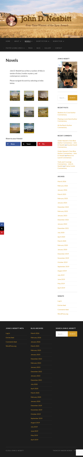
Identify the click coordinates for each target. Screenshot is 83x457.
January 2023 (62, 215)
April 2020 (61, 237)
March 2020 (62, 241)
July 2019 (61, 275)
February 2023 (63, 211)
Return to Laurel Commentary (66, 156)
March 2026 (62, 181)
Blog (38, 48)
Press (30, 48)
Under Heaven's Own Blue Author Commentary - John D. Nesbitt (67, 143)
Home (8, 41)
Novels (28, 41)
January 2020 (62, 249)
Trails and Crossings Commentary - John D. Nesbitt (65, 164)
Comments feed (63, 309)
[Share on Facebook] (2, 224)
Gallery (48, 48)
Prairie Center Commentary (66, 167)
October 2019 (62, 262)
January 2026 (62, 190)
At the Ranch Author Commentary (65, 126)
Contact (58, 48)
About (16, 41)
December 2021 (63, 228)
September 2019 (63, 266)
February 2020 (63, 245)
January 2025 (62, 203)
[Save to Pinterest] (2, 233)
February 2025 (63, 198)
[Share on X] (2, 229)
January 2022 (62, 224)
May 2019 (61, 283)
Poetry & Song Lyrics (14, 48)
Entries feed (62, 305)
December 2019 (63, 254)
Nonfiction (57, 41)
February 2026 (63, 186)
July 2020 (61, 232)
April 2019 (61, 288)
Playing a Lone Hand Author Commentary (67, 120)
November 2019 (63, 258)
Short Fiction (41, 41)
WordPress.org (63, 314)
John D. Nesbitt (17, 450)
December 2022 (63, 220)
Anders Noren (66, 450)
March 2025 (62, 194)
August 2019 (62, 271)
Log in (60, 301)
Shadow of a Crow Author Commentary (67, 114)
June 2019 (61, 279)
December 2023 (63, 207)
